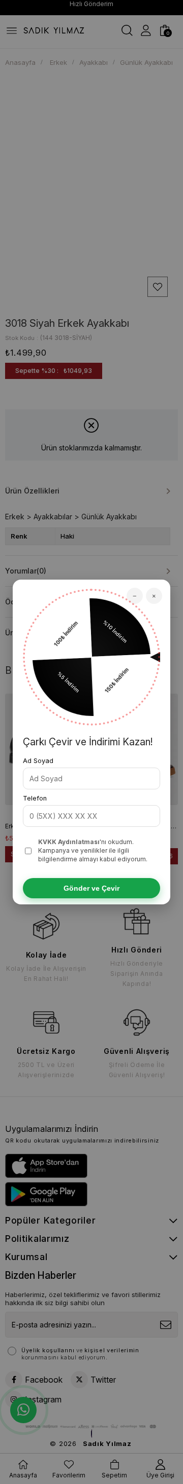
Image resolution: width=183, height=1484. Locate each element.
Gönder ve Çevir (91, 888)
